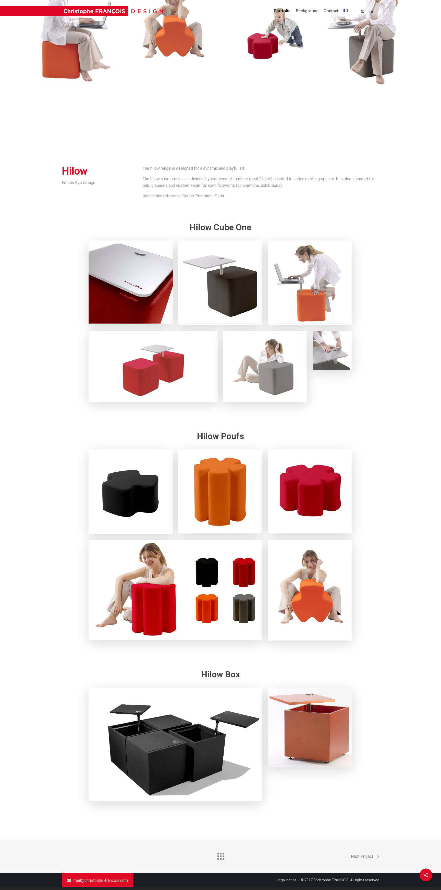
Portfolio (282, 10)
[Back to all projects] (220, 855)
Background (307, 10)
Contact (331, 10)
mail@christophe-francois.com (101, 880)
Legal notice (286, 880)
